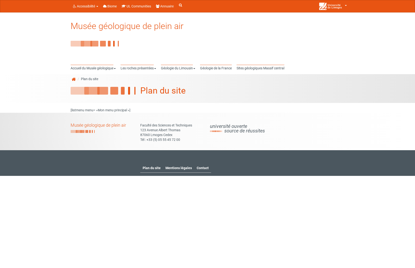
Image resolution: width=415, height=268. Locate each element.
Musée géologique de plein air (127, 26)
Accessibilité (86, 6)
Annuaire (166, 6)
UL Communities (138, 6)
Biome (112, 6)
